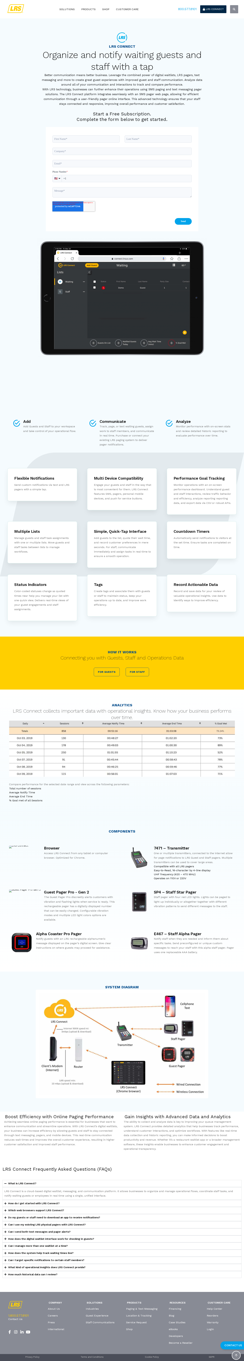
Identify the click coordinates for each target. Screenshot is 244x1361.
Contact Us (15, 1319)
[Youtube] (28, 1332)
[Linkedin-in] (22, 1332)
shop (105, 9)
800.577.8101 (187, 9)
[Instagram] (16, 1332)
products (88, 9)
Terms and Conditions (92, 1357)
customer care (127, 9)
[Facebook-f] (10, 1332)
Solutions (67, 9)
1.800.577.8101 (18, 1315)
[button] (234, 9)
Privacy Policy (32, 1357)
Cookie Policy (152, 1357)
